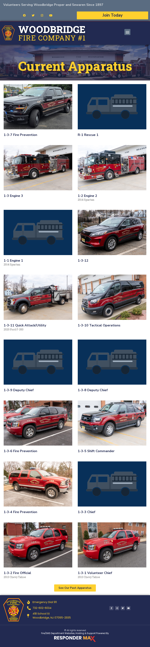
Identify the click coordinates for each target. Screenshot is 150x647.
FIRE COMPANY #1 (52, 37)
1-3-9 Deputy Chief (19, 390)
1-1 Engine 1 (13, 260)
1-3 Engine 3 (13, 196)
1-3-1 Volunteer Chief (95, 573)
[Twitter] (33, 15)
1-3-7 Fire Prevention (20, 135)
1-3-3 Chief (86, 512)
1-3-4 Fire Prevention (20, 512)
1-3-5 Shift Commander (96, 451)
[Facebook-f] (111, 608)
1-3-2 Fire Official (17, 573)
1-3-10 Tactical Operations (99, 325)
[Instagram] (42, 15)
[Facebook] (24, 15)
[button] (127, 32)
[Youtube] (50, 15)
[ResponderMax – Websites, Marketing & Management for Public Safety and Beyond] (75, 639)
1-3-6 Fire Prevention (20, 451)
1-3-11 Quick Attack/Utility (25, 325)
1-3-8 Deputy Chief (93, 390)
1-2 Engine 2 (87, 196)
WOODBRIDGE (51, 29)
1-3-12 (83, 260)
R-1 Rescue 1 (88, 135)
